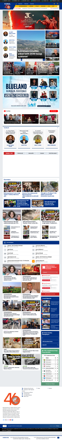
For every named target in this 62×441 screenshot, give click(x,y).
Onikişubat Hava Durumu (28, 388)
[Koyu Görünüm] (54, 3)
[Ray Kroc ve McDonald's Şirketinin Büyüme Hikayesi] (12, 359)
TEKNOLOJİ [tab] (20, 153)
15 (35, 59)
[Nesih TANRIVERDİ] (5, 55)
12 (31, 59)
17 (38, 59)
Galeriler (20, 3)
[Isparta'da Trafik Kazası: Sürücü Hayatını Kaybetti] (12, 323)
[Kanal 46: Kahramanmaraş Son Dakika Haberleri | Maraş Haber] (7, 5)
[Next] (12, 420)
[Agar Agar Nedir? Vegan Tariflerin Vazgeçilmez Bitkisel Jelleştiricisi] (12, 342)
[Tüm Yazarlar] (57, 127)
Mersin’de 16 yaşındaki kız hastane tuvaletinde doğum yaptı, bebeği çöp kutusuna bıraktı (21, 439)
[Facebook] (4, 420)
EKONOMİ (43, 6)
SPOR (49, 6)
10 (29, 59)
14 (34, 59)
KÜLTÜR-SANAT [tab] (53, 153)
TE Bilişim (57, 425)
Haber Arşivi (26, 396)
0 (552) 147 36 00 (46, 280)
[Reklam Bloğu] (31, 19)
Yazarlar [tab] (6, 127)
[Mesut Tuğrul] (5, 48)
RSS (5, 425)
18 (39, 59)
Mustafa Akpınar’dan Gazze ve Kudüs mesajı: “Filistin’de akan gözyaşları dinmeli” (30, 279)
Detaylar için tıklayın (50, 383)
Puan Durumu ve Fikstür (28, 392)
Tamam (9, 430)
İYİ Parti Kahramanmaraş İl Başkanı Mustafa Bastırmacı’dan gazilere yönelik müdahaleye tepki (30, 297)
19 (40, 59)
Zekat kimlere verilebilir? (12, 57)
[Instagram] (8, 420)
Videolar (26, 3)
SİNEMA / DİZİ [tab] (9, 153)
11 (30, 59)
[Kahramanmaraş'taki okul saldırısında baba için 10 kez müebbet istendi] (12, 269)
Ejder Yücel (12, 40)
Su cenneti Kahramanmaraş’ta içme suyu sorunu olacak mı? (13, 49)
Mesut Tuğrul (12, 47)
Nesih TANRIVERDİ (52, 145)
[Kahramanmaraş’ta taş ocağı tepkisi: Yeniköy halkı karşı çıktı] (31, 305)
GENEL (5, 349)
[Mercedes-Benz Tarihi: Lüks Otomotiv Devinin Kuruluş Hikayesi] (31, 359)
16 (37, 59)
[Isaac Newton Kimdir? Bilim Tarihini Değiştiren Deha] (31, 342)
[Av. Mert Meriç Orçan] (5, 33)
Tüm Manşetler (27, 393)
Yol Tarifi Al (54, 280)
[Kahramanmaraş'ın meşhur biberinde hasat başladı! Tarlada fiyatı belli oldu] (12, 287)
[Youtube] (10, 420)
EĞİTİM (53, 6)
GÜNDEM (31, 6)
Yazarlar (32, 3)
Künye (39, 388)
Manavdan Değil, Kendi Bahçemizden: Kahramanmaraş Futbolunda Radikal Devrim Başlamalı (12, 42)
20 (42, 59)
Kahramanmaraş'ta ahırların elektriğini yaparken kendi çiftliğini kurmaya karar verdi (12, 314)
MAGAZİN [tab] (31, 153)
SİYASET (37, 6)
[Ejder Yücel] (5, 41)
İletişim (50, 388)
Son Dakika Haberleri (28, 395)
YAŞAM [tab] (42, 153)
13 (33, 59)
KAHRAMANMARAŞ (23, 6)
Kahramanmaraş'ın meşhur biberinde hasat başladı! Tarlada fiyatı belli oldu (11, 297)
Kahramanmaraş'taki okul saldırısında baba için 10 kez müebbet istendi (10, 279)
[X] (6, 420)
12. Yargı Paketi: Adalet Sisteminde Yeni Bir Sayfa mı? (12, 36)
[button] (58, 6)
